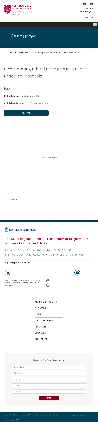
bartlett (16, 420)
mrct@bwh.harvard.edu (20, 263)
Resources (40, 326)
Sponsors (40, 332)
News (38, 314)
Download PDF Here (11, 200)
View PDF (26, 113)
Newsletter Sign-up (87, 12)
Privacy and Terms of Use (77, 415)
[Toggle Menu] (95, 24)
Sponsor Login (88, 8)
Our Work (40, 308)
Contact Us (41, 339)
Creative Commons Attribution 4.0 (27, 283)
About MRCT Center (46, 302)
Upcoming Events (44, 320)
